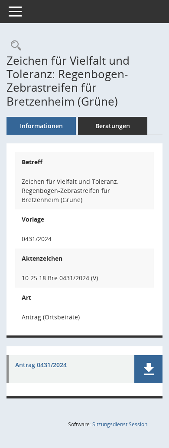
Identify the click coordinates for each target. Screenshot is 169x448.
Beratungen (112, 126)
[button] (148, 369)
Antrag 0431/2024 (41, 365)
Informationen (41, 126)
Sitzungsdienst (119, 424)
